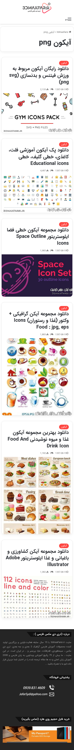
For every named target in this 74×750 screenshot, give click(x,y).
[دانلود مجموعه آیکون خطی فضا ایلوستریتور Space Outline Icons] (37, 275)
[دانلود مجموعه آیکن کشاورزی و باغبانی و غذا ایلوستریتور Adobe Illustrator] (37, 597)
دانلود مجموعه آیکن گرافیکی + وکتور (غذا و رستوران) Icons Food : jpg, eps (39, 320)
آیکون (64, 63)
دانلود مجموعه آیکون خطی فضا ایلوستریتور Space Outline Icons (38, 236)
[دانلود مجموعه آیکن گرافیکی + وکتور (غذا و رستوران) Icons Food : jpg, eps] (37, 376)
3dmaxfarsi (63, 32)
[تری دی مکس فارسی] (37, 8)
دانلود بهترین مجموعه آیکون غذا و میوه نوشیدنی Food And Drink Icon (38, 439)
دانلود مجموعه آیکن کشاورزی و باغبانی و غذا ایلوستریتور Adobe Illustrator (37, 558)
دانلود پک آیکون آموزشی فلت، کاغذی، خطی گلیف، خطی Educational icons (39, 156)
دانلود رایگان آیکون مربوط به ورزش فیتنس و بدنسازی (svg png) (39, 75)
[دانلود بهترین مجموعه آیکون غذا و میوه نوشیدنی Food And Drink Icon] (37, 495)
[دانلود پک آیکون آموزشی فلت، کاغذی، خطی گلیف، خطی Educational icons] (37, 193)
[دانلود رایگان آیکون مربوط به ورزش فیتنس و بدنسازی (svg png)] (37, 113)
